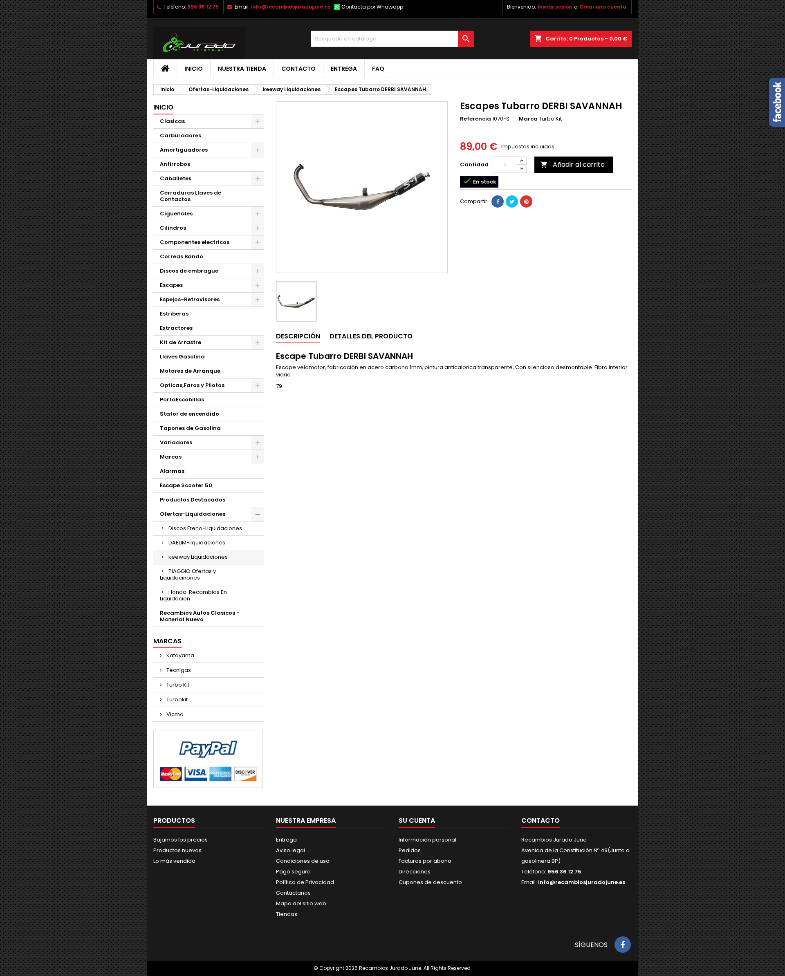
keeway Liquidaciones (198, 557)
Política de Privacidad (305, 882)
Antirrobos (175, 164)
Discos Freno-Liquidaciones (205, 528)
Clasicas (172, 121)
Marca (528, 119)
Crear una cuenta (602, 6)
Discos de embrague (189, 271)
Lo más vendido (174, 861)
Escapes (171, 285)
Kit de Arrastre (180, 342)
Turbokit (176, 699)
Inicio (193, 69)
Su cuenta (417, 820)
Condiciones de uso (303, 861)
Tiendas (286, 914)
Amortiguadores (184, 150)
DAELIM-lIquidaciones (196, 542)
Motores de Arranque (190, 371)
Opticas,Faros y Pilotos (192, 385)
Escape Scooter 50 (186, 485)
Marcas (171, 457)
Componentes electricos (194, 242)
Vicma (174, 714)
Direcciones (415, 871)
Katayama (179, 655)
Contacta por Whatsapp (372, 6)
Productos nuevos (177, 850)
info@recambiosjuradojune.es (290, 6)
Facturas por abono (425, 861)
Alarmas (172, 471)
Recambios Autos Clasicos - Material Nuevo (200, 616)
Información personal (427, 840)
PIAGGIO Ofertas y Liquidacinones (188, 574)
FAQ (378, 69)
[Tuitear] (512, 201)
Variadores (176, 442)
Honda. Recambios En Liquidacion (193, 595)
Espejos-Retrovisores (190, 299)
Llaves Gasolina (182, 356)
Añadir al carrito (573, 164)
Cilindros (173, 228)
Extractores (176, 328)
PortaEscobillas (182, 399)
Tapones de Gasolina (190, 428)
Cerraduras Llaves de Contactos (190, 196)
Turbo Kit (177, 685)
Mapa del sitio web (301, 903)
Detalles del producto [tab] (371, 336)
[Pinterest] (526, 201)
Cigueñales (176, 213)
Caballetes (175, 178)
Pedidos (410, 850)
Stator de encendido (189, 414)
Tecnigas (178, 670)
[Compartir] (497, 201)
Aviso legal (290, 850)
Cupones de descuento (430, 882)
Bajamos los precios (180, 840)
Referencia (475, 119)
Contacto (298, 69)
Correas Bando (181, 256)
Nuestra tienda (242, 69)
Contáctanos (293, 893)
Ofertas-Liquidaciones (192, 514)
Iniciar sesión (555, 6)
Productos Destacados (192, 500)
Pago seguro (293, 871)
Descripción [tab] (298, 336)
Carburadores (180, 135)
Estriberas (174, 314)
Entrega (344, 69)
